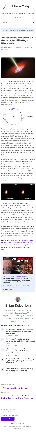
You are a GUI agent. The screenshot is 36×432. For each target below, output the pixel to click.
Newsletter (22, 13)
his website (21, 321)
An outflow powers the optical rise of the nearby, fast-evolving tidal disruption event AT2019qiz (17, 242)
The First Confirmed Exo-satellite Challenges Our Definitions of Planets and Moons (20, 341)
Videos (9, 13)
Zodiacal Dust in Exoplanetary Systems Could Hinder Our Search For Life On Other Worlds (19, 331)
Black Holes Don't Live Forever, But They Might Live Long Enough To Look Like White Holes (20, 361)
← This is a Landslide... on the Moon (14, 388)
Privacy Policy (22, 423)
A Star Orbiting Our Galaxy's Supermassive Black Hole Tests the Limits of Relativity (18, 351)
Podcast (14, 13)
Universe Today (20, 6)
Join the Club (30, 13)
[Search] (33, 22)
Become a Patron (8, 419)
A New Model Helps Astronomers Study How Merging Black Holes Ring (19, 370)
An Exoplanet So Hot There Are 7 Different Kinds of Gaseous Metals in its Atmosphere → (17, 398)
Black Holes (4, 49)
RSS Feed (18, 17)
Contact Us (13, 423)
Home (4, 13)
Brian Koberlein (7, 47)
